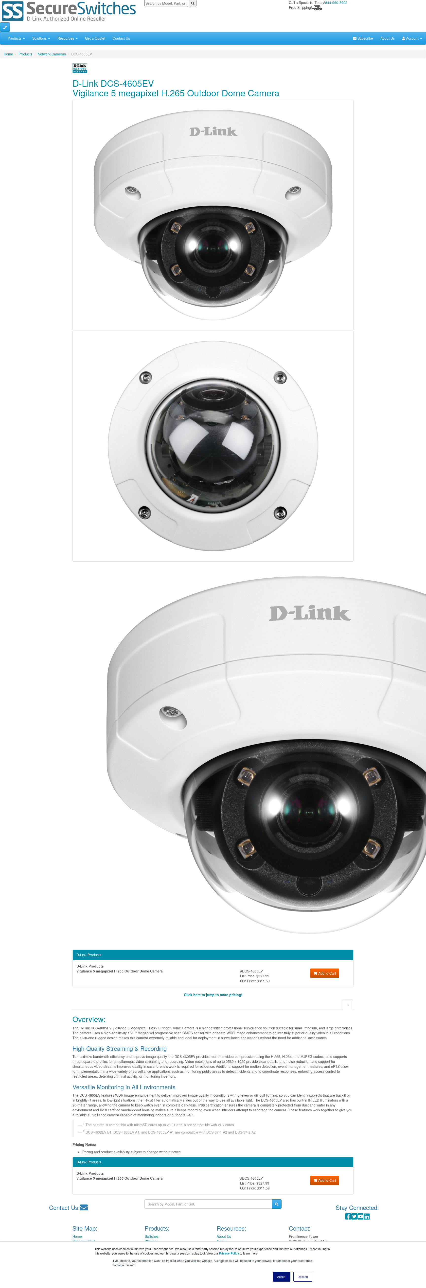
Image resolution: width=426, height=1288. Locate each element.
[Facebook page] (348, 1217)
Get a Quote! (95, 38)
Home (8, 53)
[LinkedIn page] (367, 1217)
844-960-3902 (336, 2)
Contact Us (121, 38)
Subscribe (364, 38)
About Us (387, 38)
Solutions (40, 38)
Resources (66, 38)
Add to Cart (326, 973)
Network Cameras (52, 53)
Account (412, 38)
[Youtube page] (360, 1217)
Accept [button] (281, 1276)
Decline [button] (303, 1276)
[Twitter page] (354, 1217)
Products (15, 38)
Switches (152, 1236)
